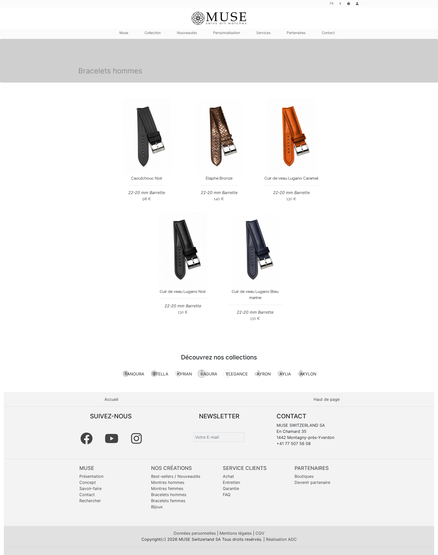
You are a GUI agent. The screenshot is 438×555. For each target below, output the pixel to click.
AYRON (264, 373)
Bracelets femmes (168, 500)
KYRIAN (184, 373)
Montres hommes (167, 482)
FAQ (226, 494)
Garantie (231, 488)
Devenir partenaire (312, 482)
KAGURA (209, 373)
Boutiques (304, 476)
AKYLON (308, 373)
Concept (87, 482)
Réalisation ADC (281, 539)
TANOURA (134, 373)
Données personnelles (195, 533)
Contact (87, 494)
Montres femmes (167, 488)
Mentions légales (236, 533)
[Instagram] (136, 438)
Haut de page (327, 399)
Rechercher (90, 500)
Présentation (91, 476)
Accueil (111, 399)
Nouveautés (188, 476)
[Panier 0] (348, 3)
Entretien (231, 482)
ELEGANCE (237, 373)
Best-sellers (162, 476)
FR (332, 3)
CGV (260, 533)
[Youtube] (111, 438)
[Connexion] (357, 3)
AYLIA (285, 373)
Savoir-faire (90, 488)
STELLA (160, 373)
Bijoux (157, 506)
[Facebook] (86, 438)
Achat (228, 476)
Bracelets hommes (168, 494)
